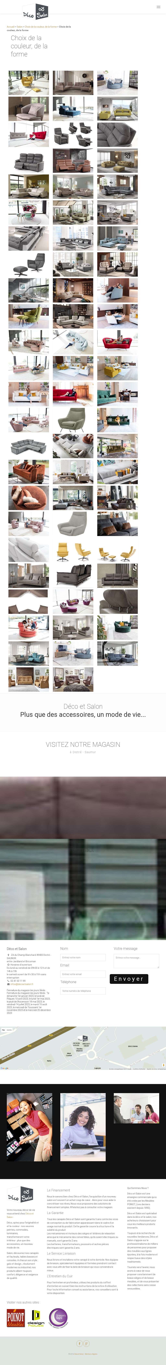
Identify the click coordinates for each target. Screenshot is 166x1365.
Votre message (125, 948)
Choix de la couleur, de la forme (41, 26)
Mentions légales (91, 1354)
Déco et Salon (79, 1354)
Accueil (11, 26)
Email (64, 965)
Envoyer (129, 979)
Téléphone (68, 982)
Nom (64, 948)
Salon (20, 26)
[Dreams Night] (58, 1319)
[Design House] (36, 1319)
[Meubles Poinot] (16, 1319)
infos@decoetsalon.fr (22, 984)
